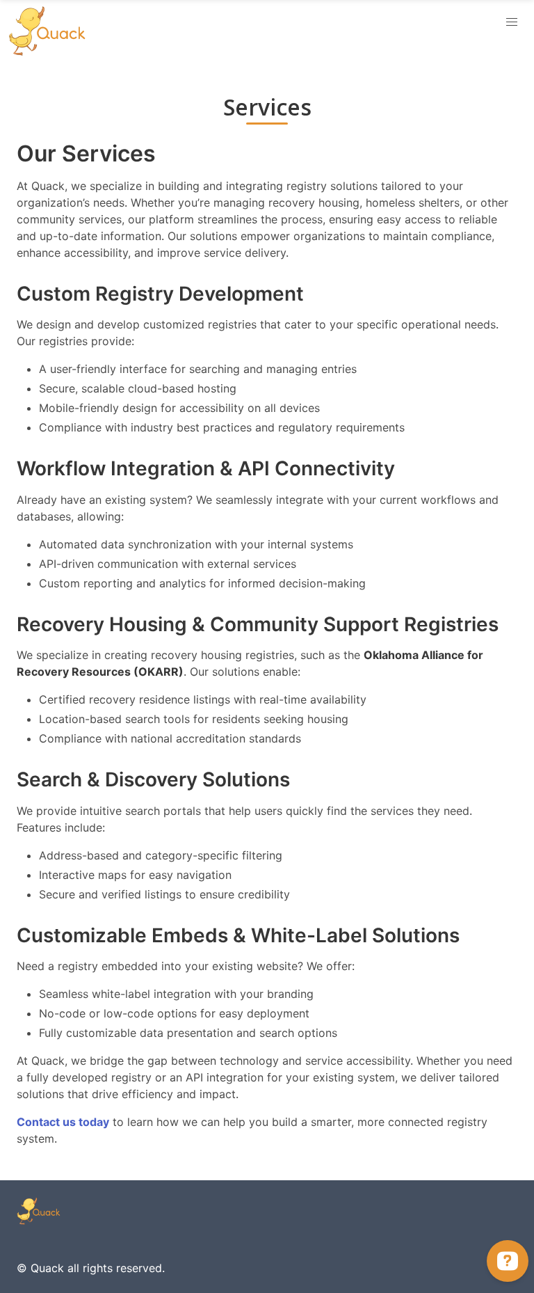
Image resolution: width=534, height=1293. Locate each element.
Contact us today (63, 1122)
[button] (512, 22)
